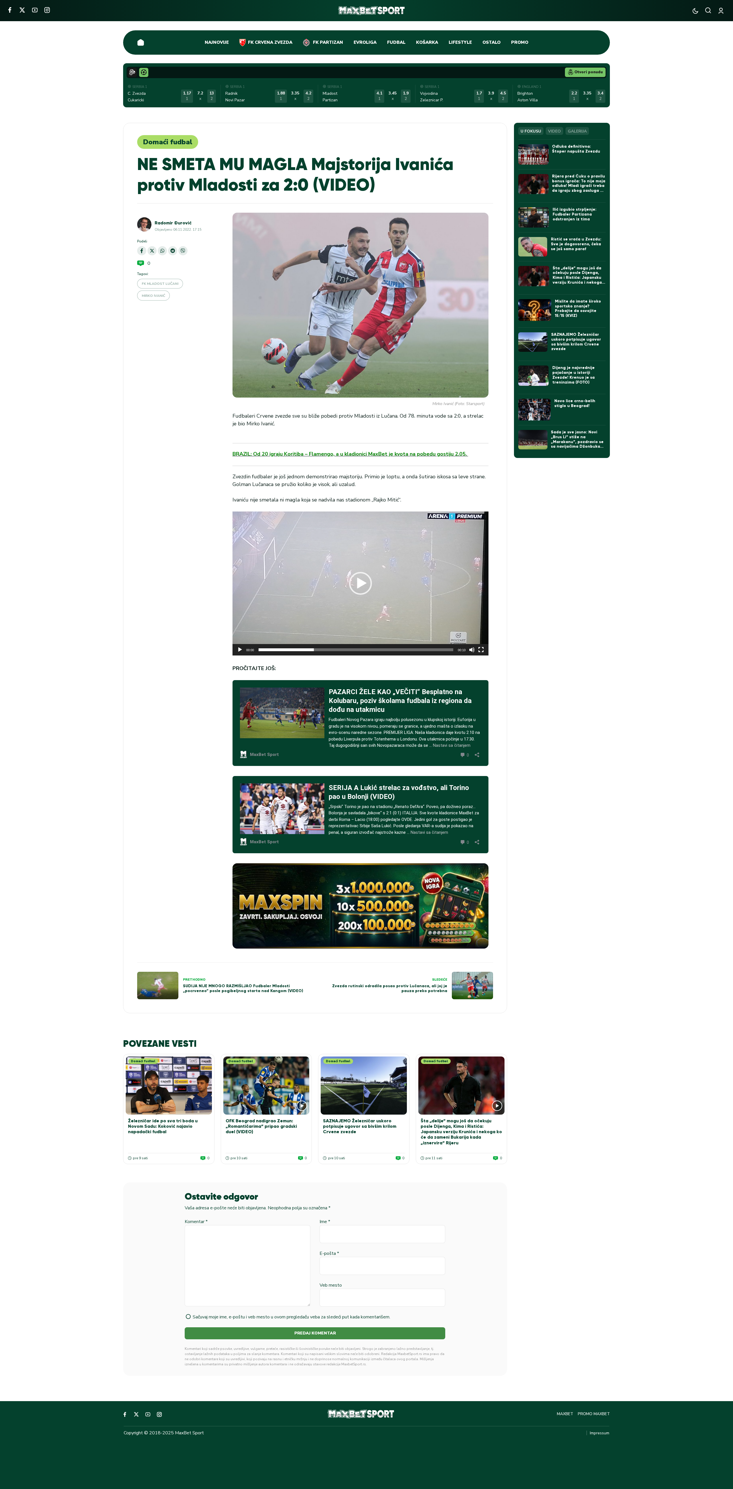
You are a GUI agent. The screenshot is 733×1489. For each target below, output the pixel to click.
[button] (360, 583)
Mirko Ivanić (153, 295)
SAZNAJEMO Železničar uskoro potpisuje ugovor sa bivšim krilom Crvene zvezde (359, 1126)
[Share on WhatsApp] (162, 250)
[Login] (722, 10)
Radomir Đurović (173, 223)
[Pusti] (240, 650)
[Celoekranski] (481, 650)
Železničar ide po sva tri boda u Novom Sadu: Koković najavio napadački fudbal (163, 1126)
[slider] (356, 649)
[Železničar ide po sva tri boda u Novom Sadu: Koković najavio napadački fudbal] (169, 1085)
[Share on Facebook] (141, 250)
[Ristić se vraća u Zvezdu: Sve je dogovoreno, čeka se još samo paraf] (532, 246)
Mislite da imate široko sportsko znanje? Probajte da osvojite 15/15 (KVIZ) (578, 308)
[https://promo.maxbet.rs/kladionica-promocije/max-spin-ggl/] (360, 906)
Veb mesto (331, 1285)
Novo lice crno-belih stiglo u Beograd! (574, 403)
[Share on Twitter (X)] (152, 250)
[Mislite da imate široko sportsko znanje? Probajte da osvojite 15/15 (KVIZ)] (534, 310)
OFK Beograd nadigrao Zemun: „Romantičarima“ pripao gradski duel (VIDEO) (261, 1126)
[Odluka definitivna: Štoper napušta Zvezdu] (533, 154)
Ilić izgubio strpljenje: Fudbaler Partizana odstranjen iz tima (574, 214)
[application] (360, 583)
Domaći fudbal (167, 142)
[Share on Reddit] (172, 250)
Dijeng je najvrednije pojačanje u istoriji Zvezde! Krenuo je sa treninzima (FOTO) (573, 374)
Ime (325, 1222)
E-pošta (329, 1253)
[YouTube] (34, 10)
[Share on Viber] (183, 250)
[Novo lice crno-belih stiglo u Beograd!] (534, 409)
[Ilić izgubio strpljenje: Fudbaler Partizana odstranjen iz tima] (533, 217)
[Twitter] (22, 10)
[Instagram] (47, 10)
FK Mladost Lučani (160, 283)
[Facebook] (9, 10)
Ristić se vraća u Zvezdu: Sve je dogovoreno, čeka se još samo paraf (576, 244)
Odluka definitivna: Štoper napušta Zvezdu (576, 149)
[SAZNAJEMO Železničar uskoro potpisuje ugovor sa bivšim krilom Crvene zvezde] (364, 1085)
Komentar (196, 1222)
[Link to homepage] (371, 10)
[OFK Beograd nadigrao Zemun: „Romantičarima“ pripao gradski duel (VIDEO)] (266, 1085)
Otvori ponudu (588, 72)
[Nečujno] (472, 650)
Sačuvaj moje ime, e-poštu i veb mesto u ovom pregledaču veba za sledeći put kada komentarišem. (291, 1317)
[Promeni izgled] (695, 10)
